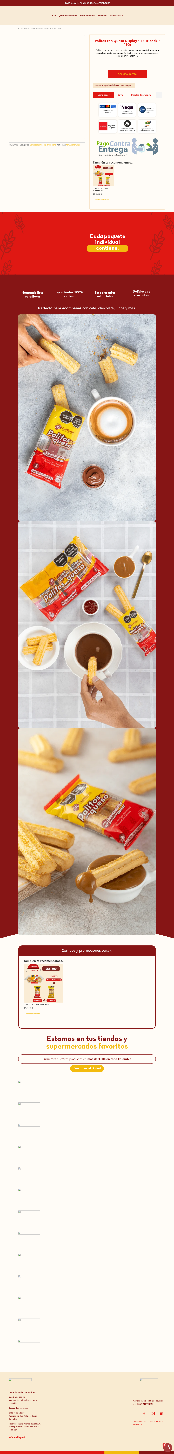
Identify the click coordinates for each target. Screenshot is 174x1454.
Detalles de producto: (141, 95)
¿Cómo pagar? (103, 95)
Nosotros (103, 15)
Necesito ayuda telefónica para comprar (113, 85)
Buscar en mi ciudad (87, 1068)
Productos (115, 15)
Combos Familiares (38, 145)
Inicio (53, 15)
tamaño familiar (73, 145)
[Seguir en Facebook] (144, 1413)
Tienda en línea (87, 15)
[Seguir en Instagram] (153, 1413)
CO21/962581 (147, 1404)
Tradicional (26, 28)
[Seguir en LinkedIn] (161, 1413)
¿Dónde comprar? (68, 15)
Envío (120, 95)
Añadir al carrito (127, 74)
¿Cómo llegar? (17, 1437)
